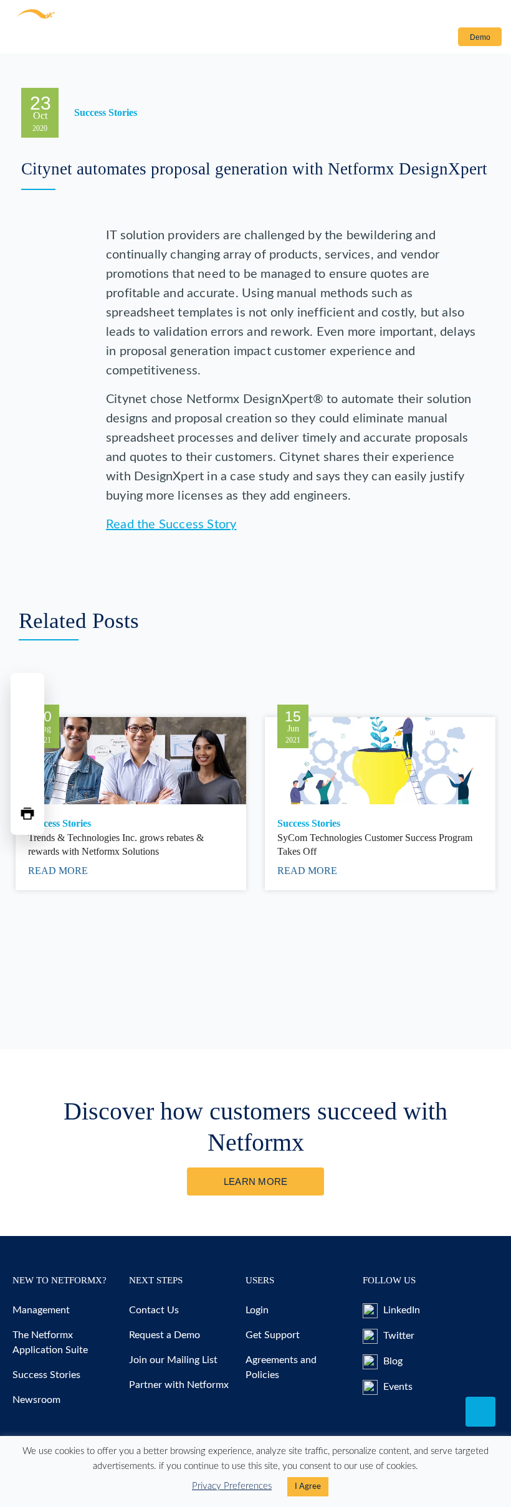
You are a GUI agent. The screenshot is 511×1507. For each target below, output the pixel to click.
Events (397, 1387)
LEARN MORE (256, 1181)
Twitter (397, 1336)
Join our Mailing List (173, 1360)
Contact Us (324, 39)
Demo (480, 37)
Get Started (208, 39)
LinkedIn (400, 1310)
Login (431, 37)
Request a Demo (164, 1335)
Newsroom (36, 1400)
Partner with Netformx (179, 1385)
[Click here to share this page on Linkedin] (27, 754)
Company (258, 39)
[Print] (27, 814)
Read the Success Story (171, 524)
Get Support (273, 1335)
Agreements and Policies (281, 1367)
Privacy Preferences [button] (232, 1486)
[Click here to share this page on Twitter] (27, 724)
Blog (392, 1361)
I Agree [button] (308, 1487)
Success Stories (46, 1375)
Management (41, 1310)
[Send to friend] (27, 784)
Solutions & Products (50, 39)
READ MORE (59, 870)
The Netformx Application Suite (50, 1342)
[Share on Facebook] (27, 694)
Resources (139, 39)
